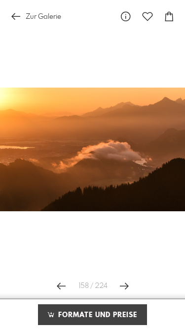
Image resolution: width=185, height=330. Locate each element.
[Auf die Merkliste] (147, 16)
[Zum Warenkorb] (169, 16)
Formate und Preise (96, 315)
